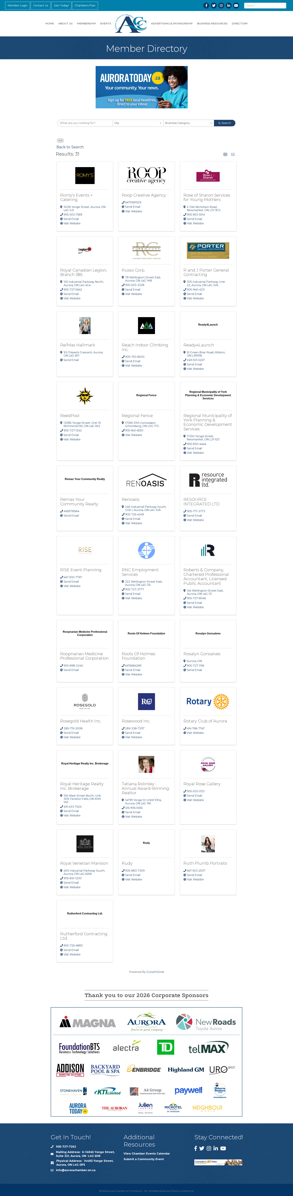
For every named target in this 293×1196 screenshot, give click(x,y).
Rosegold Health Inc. (80, 721)
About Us (65, 23)
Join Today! (61, 5)
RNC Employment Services (140, 572)
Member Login (17, 5)
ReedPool (70, 415)
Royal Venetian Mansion (84, 863)
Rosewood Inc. (136, 721)
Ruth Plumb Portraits (205, 863)
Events (105, 23)
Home (49, 23)
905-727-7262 (66, 1146)
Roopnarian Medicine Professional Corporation (84, 656)
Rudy (127, 863)
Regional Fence (137, 415)
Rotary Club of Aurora (205, 721)
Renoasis (130, 499)
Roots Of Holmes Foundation (138, 656)
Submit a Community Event (144, 1159)
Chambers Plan (85, 5)
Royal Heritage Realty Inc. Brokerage (82, 786)
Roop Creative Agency (144, 195)
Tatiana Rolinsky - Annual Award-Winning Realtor (145, 788)
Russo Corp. (133, 270)
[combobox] (138, 123)
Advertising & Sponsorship (172, 23)
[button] (225, 154)
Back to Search (70, 147)
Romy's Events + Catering (76, 197)
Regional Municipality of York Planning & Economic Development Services (207, 422)
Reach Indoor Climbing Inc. (145, 347)
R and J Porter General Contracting (206, 272)
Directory (240, 23)
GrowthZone (155, 972)
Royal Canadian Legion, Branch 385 (83, 272)
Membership (86, 23)
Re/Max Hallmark (77, 345)
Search (226, 123)
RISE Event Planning (81, 569)
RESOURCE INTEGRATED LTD (201, 501)
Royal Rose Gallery (202, 783)
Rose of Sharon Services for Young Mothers (206, 197)
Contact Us (40, 5)
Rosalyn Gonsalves (201, 653)
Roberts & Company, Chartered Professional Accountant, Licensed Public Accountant (206, 576)
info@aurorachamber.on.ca (75, 1170)
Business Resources (212, 23)
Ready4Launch (198, 345)
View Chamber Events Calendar (147, 1153)
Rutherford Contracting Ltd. (84, 936)
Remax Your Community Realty (79, 501)
